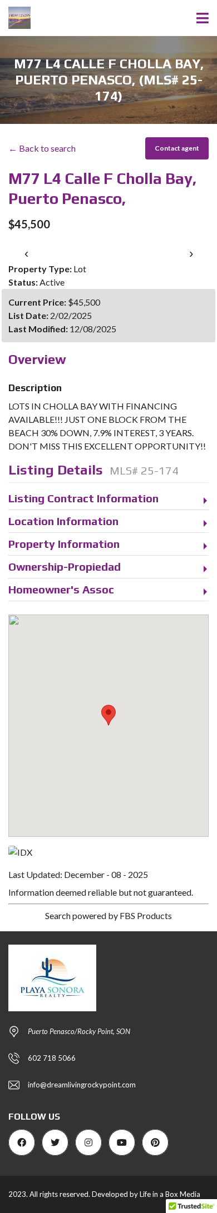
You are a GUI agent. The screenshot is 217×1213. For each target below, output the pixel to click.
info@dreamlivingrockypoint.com (82, 1084)
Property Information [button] (64, 543)
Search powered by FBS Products (108, 915)
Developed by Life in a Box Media (146, 1194)
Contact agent (177, 148)
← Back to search (42, 148)
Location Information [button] (63, 521)
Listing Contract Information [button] (83, 498)
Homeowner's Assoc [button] (61, 589)
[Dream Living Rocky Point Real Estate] (15, 18)
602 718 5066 (52, 1058)
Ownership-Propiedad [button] (64, 566)
